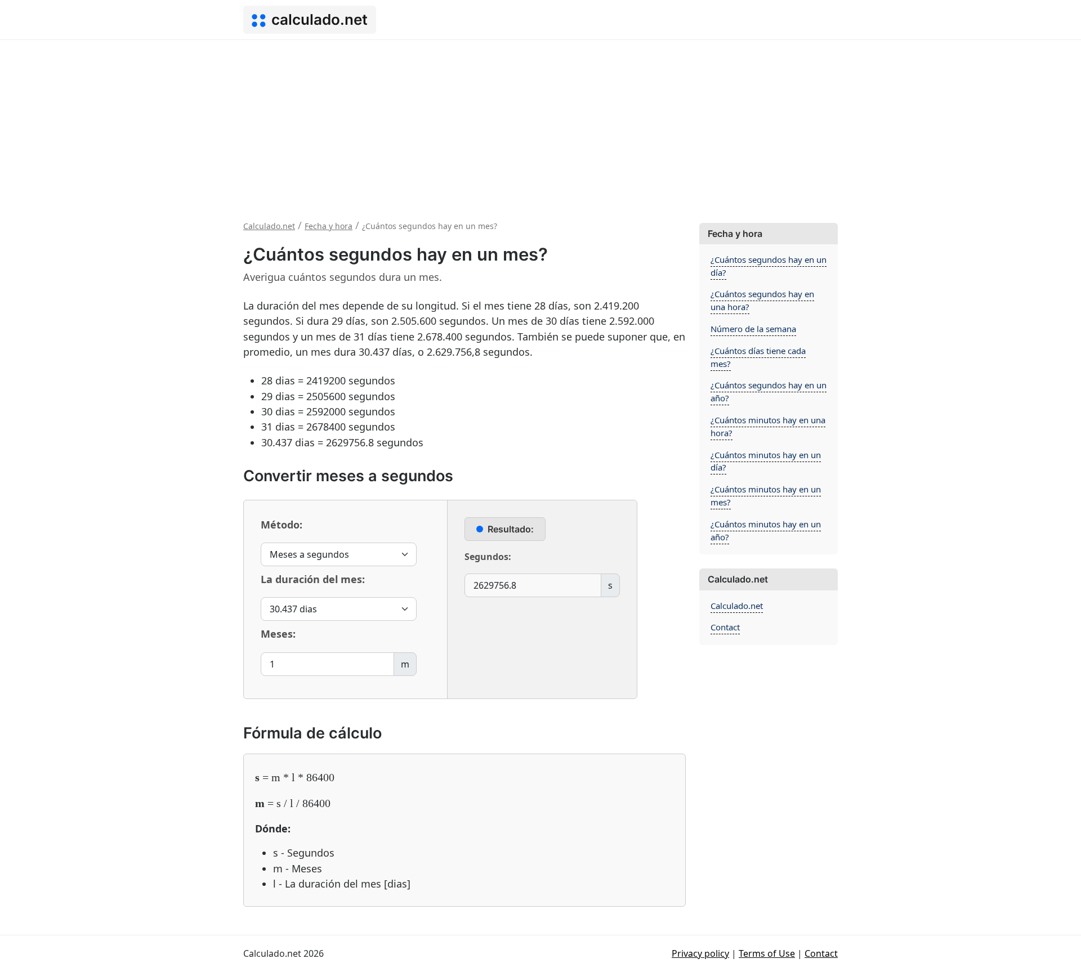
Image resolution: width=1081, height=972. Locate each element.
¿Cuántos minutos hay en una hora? (768, 426)
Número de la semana (753, 328)
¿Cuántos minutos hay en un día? (766, 461)
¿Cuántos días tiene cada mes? (758, 357)
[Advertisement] (540, 124)
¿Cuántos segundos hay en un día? (769, 266)
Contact (725, 627)
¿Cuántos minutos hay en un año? (766, 530)
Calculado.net (737, 605)
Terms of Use (767, 953)
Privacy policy (700, 953)
